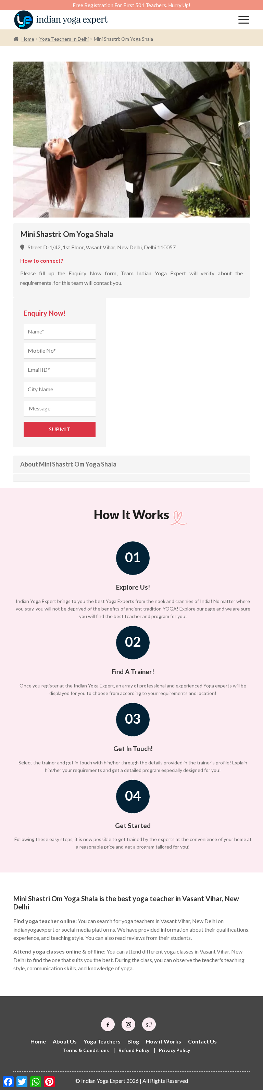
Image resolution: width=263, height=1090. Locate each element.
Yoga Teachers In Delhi (64, 39)
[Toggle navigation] (243, 20)
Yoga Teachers (102, 1041)
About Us (65, 1041)
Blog (133, 1041)
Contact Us (202, 1041)
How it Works (163, 1041)
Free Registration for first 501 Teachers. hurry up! (131, 5)
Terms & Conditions (86, 1050)
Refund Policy (133, 1050)
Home (28, 39)
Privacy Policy (174, 1050)
